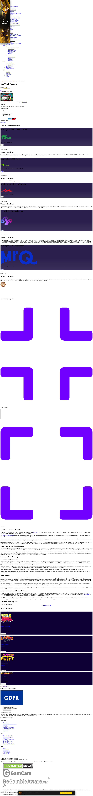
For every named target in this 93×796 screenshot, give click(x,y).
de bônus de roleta (9, 44)
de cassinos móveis (12, 8)
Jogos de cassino (12, 80)
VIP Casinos (10, 14)
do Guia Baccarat (9, 66)
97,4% (2, 628)
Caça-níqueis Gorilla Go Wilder (5, 626)
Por (6, 46)
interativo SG (10, 60)
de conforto (10, 33)
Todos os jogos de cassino (13, 47)
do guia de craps (9, 67)
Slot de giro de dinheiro (4, 676)
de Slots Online (11, 49)
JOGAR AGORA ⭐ (66, 793)
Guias (4, 61)
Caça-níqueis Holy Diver (4, 663)
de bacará (10, 53)
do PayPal (10, 28)
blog (4, 69)
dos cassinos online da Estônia (14, 25)
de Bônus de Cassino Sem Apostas (12, 39)
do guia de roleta (9, 62)
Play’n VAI (35, 532)
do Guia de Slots (9, 65)
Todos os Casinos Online (13, 6)
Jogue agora (3, 122)
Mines (7, 75)
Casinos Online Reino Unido (14, 17)
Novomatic (10, 59)
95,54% (3, 665)
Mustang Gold (8, 74)
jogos (4, 45)
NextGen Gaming (11, 57)
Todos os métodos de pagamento (14, 35)
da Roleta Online (11, 51)
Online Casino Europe (12, 19)
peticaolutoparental (4, 80)
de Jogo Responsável (10, 68)
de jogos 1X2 (10, 58)
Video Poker (10, 52)
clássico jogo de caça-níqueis (8, 535)
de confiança (10, 31)
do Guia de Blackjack (10, 64)
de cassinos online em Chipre (14, 22)
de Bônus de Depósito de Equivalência (13, 43)
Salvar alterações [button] (9, 717)
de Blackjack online (12, 50)
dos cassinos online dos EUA (14, 18)
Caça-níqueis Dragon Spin (4, 644)
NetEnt (9, 56)
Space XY (8, 72)
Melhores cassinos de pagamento (14, 13)
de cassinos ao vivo (12, 7)
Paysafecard (10, 29)
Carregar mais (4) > (4, 686)
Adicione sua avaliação (46, 605)
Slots (4, 70)
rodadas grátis (87, 594)
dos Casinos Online (12, 10)
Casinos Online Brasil (12, 21)
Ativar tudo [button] (3, 717)
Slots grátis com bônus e (10, 41)
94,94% (3, 646)
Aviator (7, 76)
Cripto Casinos (11, 11)
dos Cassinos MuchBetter (13, 34)
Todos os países (11, 26)
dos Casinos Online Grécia (13, 23)
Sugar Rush (8, 73)
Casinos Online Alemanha (13, 20)
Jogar (2, 144)
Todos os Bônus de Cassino (11, 37)
